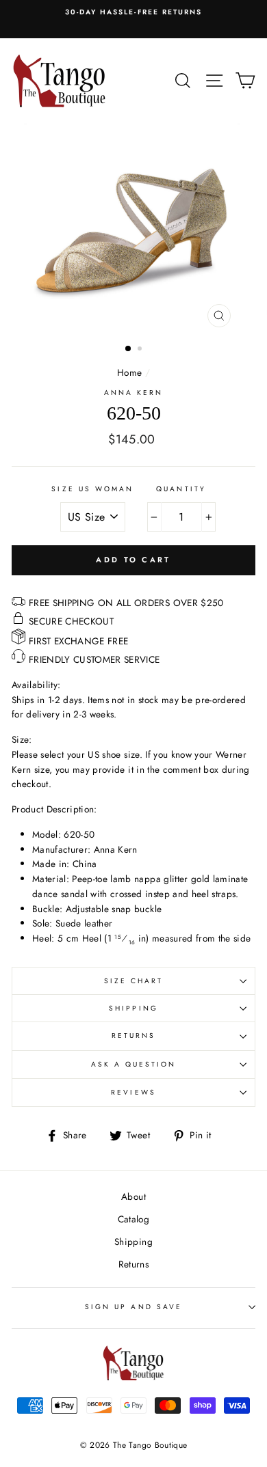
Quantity (180, 489)
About (133, 1196)
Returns (133, 1035)
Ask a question (134, 1064)
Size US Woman (92, 489)
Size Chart (134, 981)
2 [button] (141, 349)
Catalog (133, 1219)
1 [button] (128, 349)
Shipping (133, 1008)
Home (129, 372)
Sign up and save (133, 1307)
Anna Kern (134, 392)
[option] (133, 12)
